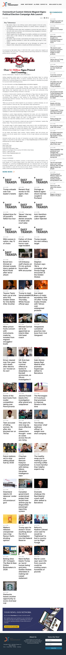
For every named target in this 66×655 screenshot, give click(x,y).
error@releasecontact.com (22, 163)
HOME (22, 4)
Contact (14, 646)
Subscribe (53, 648)
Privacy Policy (9, 646)
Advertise (19, 646)
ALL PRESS (36, 4)
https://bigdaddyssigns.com (14, 153)
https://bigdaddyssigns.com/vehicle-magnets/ (26, 84)
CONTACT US (43, 4)
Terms (4, 646)
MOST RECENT (29, 4)
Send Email (8, 147)
